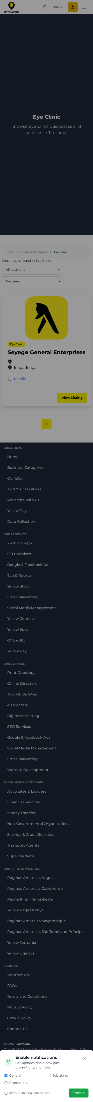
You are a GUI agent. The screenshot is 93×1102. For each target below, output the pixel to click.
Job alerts (60, 1075)
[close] (84, 1058)
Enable (78, 1093)
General (15, 1075)
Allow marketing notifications (29, 1093)
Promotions (18, 1083)
